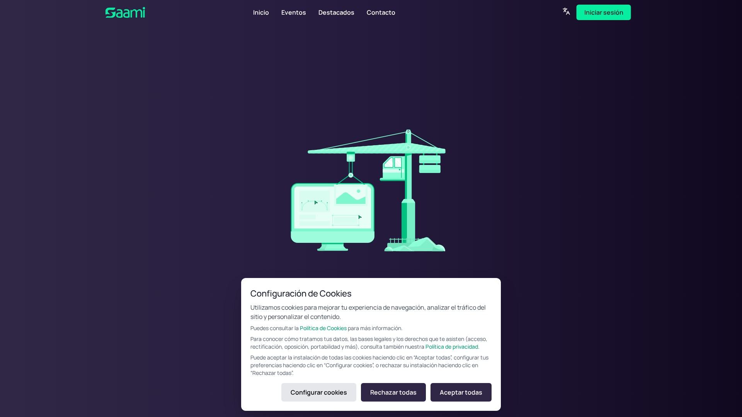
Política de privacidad (451, 346)
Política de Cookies (323, 328)
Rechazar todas (393, 392)
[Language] (566, 11)
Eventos (293, 12)
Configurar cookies (319, 392)
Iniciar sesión (603, 12)
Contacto (381, 12)
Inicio (261, 12)
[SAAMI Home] (149, 12)
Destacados (336, 12)
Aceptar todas (461, 392)
